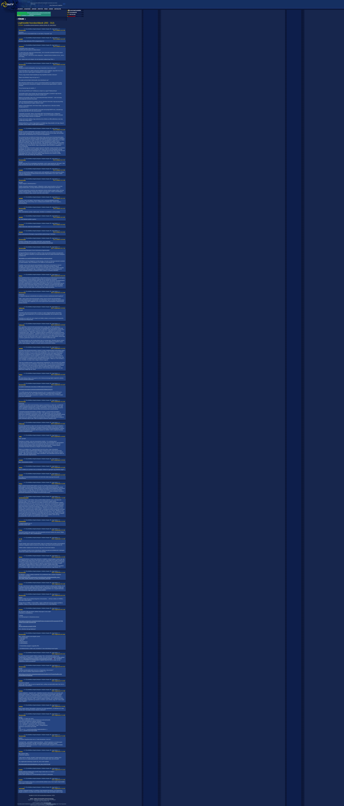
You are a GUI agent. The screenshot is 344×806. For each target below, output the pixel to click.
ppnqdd (21, 39)
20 (35, 795)
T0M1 (20, 436)
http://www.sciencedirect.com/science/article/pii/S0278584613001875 (36, 389)
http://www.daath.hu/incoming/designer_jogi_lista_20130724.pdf (34, 764)
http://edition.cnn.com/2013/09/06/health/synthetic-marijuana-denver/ (35, 258)
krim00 (20, 680)
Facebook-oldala (47, 802)
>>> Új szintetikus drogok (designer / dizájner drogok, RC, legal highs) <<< (42, 29)
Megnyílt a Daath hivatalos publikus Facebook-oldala (38, 12)
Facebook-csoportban (51, 803)
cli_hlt (20, 539)
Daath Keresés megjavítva (35, 14)
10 (33, 795)
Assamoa (21, 46)
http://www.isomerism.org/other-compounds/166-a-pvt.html (38, 658)
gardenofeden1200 (23, 497)
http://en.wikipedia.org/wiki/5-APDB (27, 626)
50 (36, 795)
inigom (20, 374)
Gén (48, 800)
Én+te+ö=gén (22, 30)
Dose (48, 799)
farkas (20, 275)
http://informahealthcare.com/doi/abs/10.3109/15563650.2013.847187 (36, 243)
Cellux (40, 800)
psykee (21, 584)
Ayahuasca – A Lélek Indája (28, 15)
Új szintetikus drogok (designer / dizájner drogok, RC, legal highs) (40, 25)
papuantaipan (22, 521)
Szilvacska (21, 308)
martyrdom (22, 788)
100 (39, 795)
